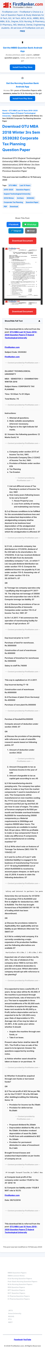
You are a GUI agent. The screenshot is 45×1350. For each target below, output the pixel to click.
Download (14, 206)
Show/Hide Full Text (14, 321)
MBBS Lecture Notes (16, 1276)
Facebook (18, 1339)
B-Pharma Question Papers (19, 1296)
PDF (5, 206)
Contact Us (22, 1330)
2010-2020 (8, 190)
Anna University (14, 1313)
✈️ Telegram (15, 231)
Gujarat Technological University (17, 194)
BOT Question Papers (16, 1293)
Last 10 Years (25, 185)
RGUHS (11, 1316)
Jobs (34, 1306)
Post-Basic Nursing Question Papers (22, 1281)
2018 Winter (9, 198)
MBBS (10, 1269)
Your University (16, 1306)
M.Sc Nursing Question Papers (20, 1284)
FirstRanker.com (12, 347)
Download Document (22, 241)
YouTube (27, 1339)
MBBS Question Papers (17, 1273)
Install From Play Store (22, 67)
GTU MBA (13, 185)
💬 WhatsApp (30, 224)
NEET (10, 1322)
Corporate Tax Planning (13, 202)
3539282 (30, 198)
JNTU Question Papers (28, 1261)
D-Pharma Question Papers (19, 1299)
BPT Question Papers (16, 1290)
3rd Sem (20, 198)
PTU (10, 1319)
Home (4, 110)
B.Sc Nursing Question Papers (20, 1278)
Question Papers (23, 190)
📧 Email (31, 231)
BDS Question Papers (16, 1287)
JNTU (10, 1310)
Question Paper (32, 202)
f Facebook (13, 224)
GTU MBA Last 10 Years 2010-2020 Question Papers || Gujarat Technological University (20, 113)
